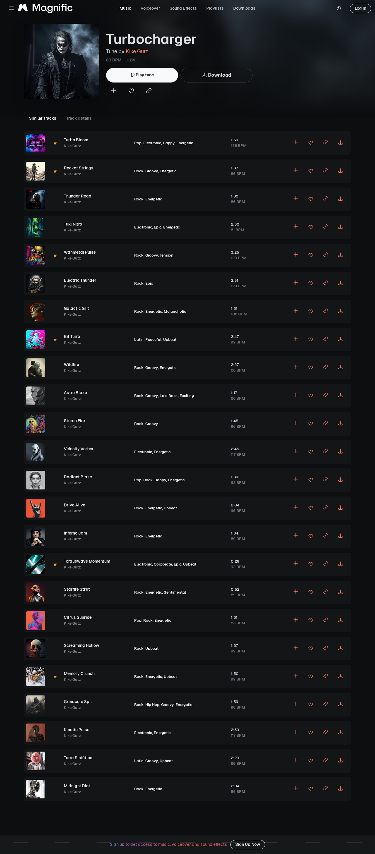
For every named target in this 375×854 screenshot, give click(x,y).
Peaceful (153, 339)
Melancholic (175, 311)
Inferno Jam (75, 533)
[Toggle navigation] (11, 8)
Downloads (244, 8)
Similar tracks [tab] (42, 118)
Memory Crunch (79, 673)
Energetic (184, 142)
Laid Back (169, 395)
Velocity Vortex (78, 448)
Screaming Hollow (81, 645)
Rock (139, 171)
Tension (166, 255)
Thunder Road (77, 196)
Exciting (187, 395)
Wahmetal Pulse (80, 252)
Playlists (215, 8)
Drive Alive (74, 505)
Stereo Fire (74, 420)
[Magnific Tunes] (45, 8)
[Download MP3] (340, 143)
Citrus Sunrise (78, 617)
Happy (169, 142)
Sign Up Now (247, 844)
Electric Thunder (80, 280)
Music (125, 8)
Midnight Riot (77, 785)
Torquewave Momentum (87, 561)
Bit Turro (72, 336)
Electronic (152, 142)
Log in (360, 8)
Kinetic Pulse (76, 729)
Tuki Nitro (73, 224)
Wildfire (71, 364)
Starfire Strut (77, 589)
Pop (138, 142)
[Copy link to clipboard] (148, 91)
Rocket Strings (78, 168)
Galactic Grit (76, 308)
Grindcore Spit (78, 701)
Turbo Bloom (76, 139)
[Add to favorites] (131, 91)
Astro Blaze (75, 392)
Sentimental (175, 592)
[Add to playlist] (113, 91)
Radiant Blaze (78, 477)
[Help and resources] (338, 8)
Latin (139, 339)
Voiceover (150, 8)
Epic (157, 227)
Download (219, 75)
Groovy (151, 171)
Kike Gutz (137, 51)
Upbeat (169, 339)
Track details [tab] (79, 118)
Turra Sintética (78, 757)
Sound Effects (183, 8)
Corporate (163, 564)
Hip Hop (152, 704)
